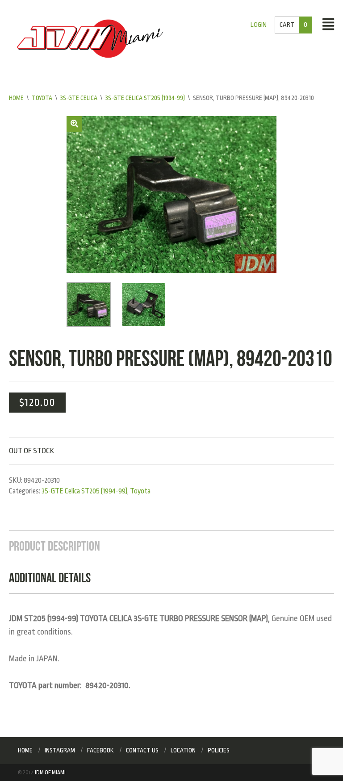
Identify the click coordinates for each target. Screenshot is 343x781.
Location (183, 750)
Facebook (100, 750)
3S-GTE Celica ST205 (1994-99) (145, 97)
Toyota (42, 97)
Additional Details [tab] (50, 577)
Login (259, 25)
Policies (219, 750)
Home (16, 97)
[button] (74, 124)
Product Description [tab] (54, 546)
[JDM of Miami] (90, 38)
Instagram (60, 750)
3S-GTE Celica (78, 97)
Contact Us (142, 750)
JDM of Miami (50, 772)
